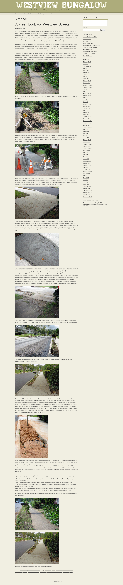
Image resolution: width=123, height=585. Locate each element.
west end (55, 572)
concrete (64, 570)
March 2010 (86, 114)
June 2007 (86, 178)
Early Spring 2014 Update (90, 47)
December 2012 (87, 85)
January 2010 (86, 119)
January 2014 (86, 72)
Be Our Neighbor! (87, 49)
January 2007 (86, 188)
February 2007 (87, 186)
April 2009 (86, 135)
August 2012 (86, 89)
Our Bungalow (32, 14)
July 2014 (85, 68)
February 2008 (87, 161)
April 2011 (85, 102)
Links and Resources (51, 14)
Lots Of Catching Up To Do (90, 37)
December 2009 (87, 121)
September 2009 (87, 127)
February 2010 (87, 116)
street (37, 572)
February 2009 (87, 140)
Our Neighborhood (32, 570)
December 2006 (87, 190)
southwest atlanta (32, 572)
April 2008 (86, 156)
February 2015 (87, 66)
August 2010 (86, 108)
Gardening (41, 14)
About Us (23, 14)
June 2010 (86, 112)
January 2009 (86, 142)
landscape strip (18, 572)
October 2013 (86, 74)
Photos (38, 570)
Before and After (23, 570)
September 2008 (87, 148)
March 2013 (86, 78)
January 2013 (86, 83)
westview (60, 572)
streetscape (50, 572)
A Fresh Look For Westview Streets (42, 24)
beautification (48, 570)
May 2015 (85, 64)
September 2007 (87, 171)
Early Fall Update (87, 56)
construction (70, 570)
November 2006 (87, 192)
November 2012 (87, 87)
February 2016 (87, 62)
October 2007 (86, 169)
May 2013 (85, 76)
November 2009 (87, 123)
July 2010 (85, 110)
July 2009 (85, 129)
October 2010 (86, 106)
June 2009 (86, 131)
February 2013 (87, 81)
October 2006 (86, 194)
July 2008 (85, 152)
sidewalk (25, 572)
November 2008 (87, 144)
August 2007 (86, 173)
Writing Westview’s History (90, 51)
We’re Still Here (87, 39)
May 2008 (85, 154)
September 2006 (87, 197)
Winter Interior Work (88, 43)
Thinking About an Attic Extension (91, 45)
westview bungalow (67, 572)
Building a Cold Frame (89, 53)
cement (53, 570)
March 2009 (86, 138)
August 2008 (86, 150)
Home (17, 14)
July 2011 (85, 97)
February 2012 (87, 93)
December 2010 (87, 104)
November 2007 (87, 167)
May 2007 (85, 180)
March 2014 (86, 70)
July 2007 (85, 175)
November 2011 (87, 95)
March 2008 (86, 159)
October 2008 (86, 146)
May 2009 (85, 133)
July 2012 (85, 91)
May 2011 (85, 100)
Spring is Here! (87, 41)
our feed (86, 204)
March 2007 (86, 184)
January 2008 (86, 163)
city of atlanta (59, 570)
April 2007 (86, 182)
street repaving (43, 572)
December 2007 (87, 165)
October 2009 (86, 125)
